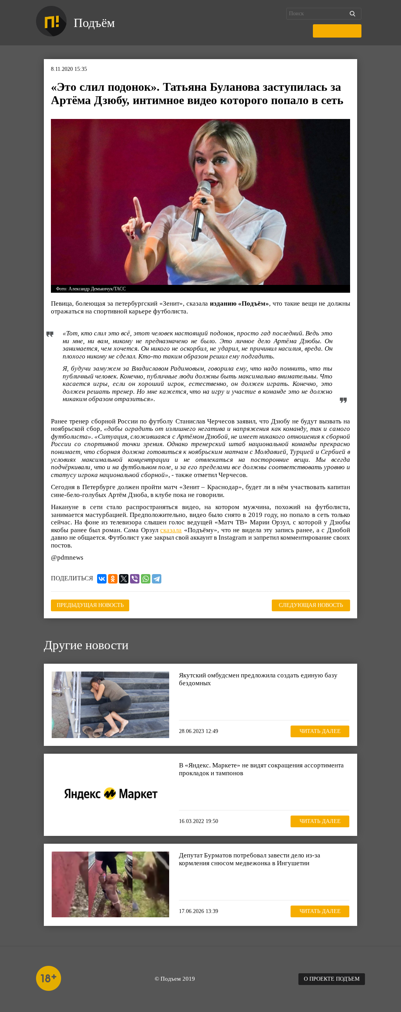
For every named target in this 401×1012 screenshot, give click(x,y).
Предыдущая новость (90, 605)
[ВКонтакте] (102, 578)
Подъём (94, 23)
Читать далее (320, 731)
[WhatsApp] (145, 578)
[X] (123, 578)
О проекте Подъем (331, 979)
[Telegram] (156, 578)
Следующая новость (311, 605)
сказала (171, 530)
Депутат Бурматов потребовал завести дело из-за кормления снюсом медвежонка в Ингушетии (249, 859)
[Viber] (134, 578)
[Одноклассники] (112, 578)
